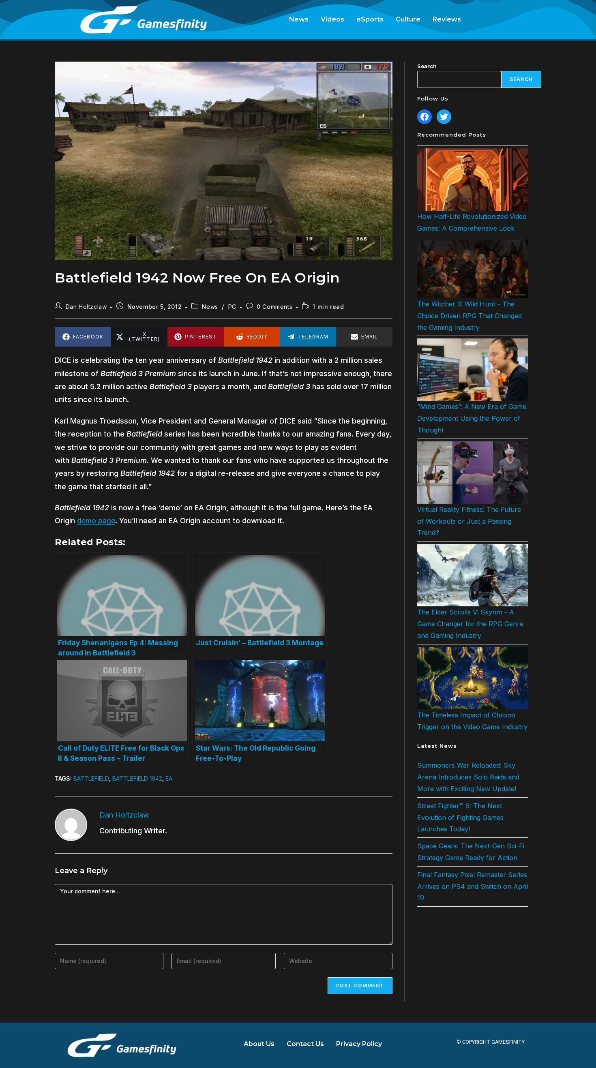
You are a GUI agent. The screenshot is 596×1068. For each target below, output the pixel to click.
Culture (408, 19)
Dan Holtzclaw (86, 306)
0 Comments (274, 306)
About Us (259, 1044)
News (299, 19)
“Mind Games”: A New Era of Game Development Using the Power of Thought (471, 418)
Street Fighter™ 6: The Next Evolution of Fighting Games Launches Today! (460, 817)
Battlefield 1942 (137, 778)
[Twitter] (444, 116)
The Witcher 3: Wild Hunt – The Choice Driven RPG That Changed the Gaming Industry (469, 316)
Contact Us (305, 1044)
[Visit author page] (71, 824)
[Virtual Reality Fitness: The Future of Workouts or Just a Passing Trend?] (472, 472)
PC (232, 306)
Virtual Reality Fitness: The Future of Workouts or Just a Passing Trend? (469, 521)
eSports (370, 19)
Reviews (447, 19)
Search (427, 66)
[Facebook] (424, 116)
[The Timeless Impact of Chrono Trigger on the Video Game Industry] (472, 678)
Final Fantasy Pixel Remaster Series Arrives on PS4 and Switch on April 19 (472, 886)
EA (168, 778)
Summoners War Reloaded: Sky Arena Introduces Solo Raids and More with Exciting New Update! (468, 777)
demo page (96, 520)
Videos (332, 19)
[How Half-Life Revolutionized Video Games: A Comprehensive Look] (472, 179)
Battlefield (91, 778)
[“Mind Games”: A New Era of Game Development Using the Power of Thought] (472, 369)
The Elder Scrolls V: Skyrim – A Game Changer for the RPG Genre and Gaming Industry (470, 624)
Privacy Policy (359, 1044)
